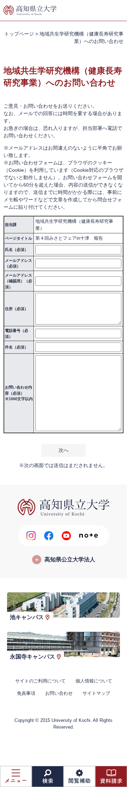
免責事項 (26, 693)
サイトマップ (96, 693)
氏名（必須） (16, 249)
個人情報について (93, 681)
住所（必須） (16, 309)
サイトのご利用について (40, 681)
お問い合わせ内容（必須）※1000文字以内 (19, 393)
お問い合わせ (59, 693)
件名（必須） (16, 347)
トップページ (19, 34)
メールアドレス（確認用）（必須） (18, 281)
